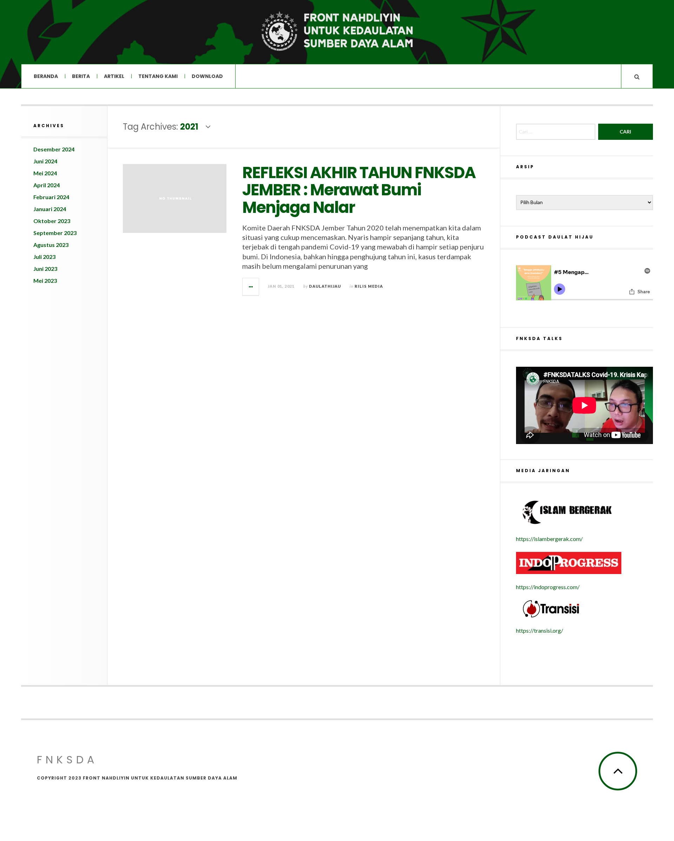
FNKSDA (67, 759)
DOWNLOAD (207, 76)
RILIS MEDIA (369, 286)
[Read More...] (251, 286)
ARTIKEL (114, 76)
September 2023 (55, 232)
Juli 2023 (44, 256)
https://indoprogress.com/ (548, 587)
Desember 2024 (53, 149)
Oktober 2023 (51, 220)
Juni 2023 (45, 268)
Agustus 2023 (50, 244)
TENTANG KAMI (158, 76)
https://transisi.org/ (539, 630)
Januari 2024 (49, 209)
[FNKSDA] (337, 31)
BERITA (81, 76)
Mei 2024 (45, 173)
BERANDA (46, 76)
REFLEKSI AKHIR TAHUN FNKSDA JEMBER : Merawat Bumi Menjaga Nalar (358, 190)
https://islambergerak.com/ (549, 538)
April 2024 (46, 185)
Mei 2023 (45, 280)
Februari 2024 (51, 197)
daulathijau (325, 286)
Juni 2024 (45, 161)
